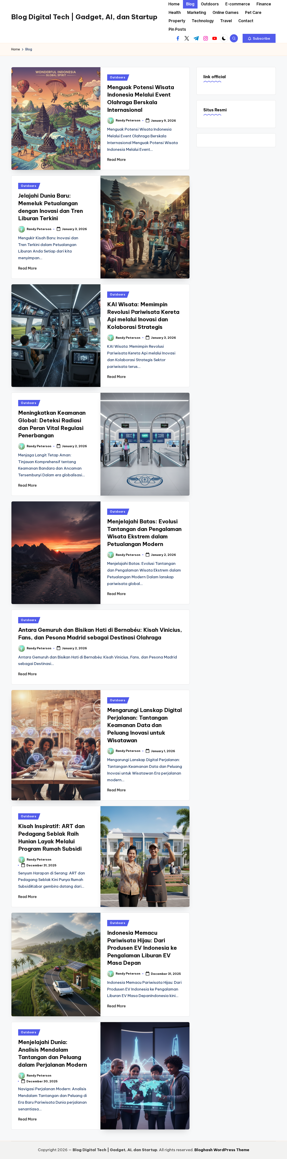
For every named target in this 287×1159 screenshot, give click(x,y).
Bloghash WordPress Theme (221, 1149)
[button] (259, 38)
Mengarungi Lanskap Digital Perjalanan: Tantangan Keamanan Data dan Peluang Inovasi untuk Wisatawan (144, 725)
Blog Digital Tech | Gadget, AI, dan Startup (84, 17)
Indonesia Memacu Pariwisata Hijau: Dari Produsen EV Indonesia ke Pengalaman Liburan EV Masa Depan (142, 947)
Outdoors (117, 77)
